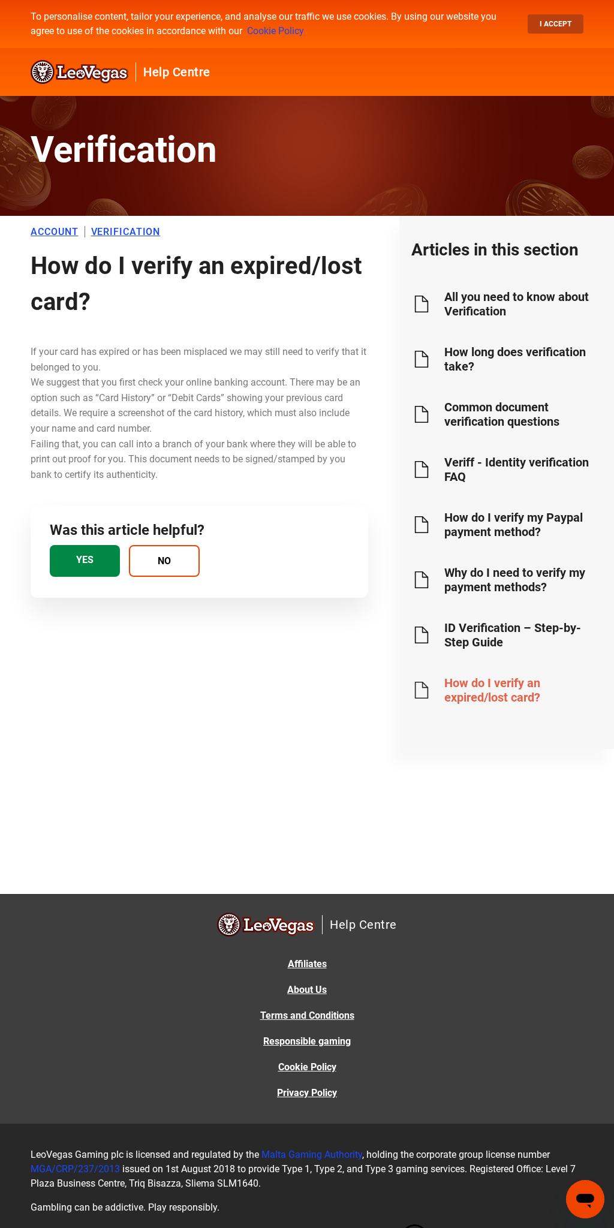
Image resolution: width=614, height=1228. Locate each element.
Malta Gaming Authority (311, 1154)
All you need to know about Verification (516, 304)
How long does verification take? (515, 359)
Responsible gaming (307, 1041)
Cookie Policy (275, 31)
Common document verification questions (501, 414)
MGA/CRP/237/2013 (75, 1169)
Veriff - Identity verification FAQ (516, 469)
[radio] (85, 561)
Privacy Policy (307, 1092)
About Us (307, 989)
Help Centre (176, 72)
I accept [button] (555, 24)
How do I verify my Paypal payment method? (513, 524)
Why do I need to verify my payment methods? (514, 579)
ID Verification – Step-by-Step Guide (512, 635)
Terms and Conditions (307, 1015)
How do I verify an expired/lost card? (492, 690)
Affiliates (307, 964)
